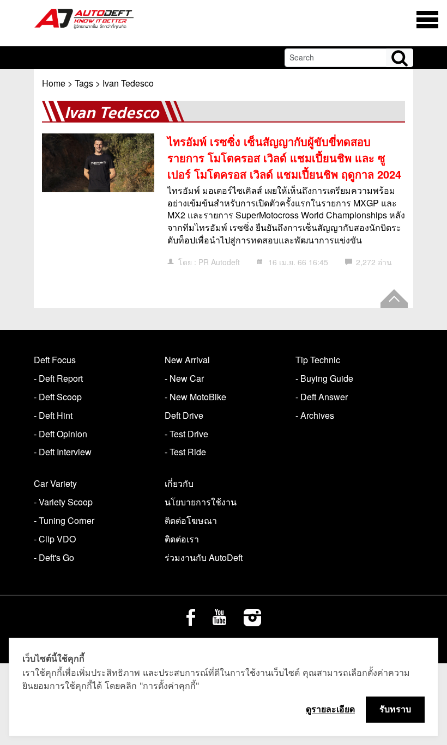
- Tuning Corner (64, 520)
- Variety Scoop (63, 502)
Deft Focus (55, 359)
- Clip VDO (55, 539)
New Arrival (187, 359)
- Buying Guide (324, 378)
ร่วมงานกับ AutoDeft (204, 557)
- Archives (314, 415)
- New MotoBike (195, 396)
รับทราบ (395, 709)
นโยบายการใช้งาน (201, 502)
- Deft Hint (53, 415)
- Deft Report (58, 378)
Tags (84, 83)
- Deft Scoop (58, 396)
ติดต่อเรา (182, 539)
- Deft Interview (63, 451)
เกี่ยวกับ (179, 483)
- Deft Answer (321, 396)
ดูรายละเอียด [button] (330, 709)
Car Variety (55, 483)
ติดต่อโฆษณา (191, 520)
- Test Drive (186, 434)
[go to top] (394, 298)
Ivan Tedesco (128, 83)
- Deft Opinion (60, 434)
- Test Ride (185, 451)
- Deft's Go (54, 557)
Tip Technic (317, 359)
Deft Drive (184, 415)
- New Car (184, 378)
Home (53, 83)
